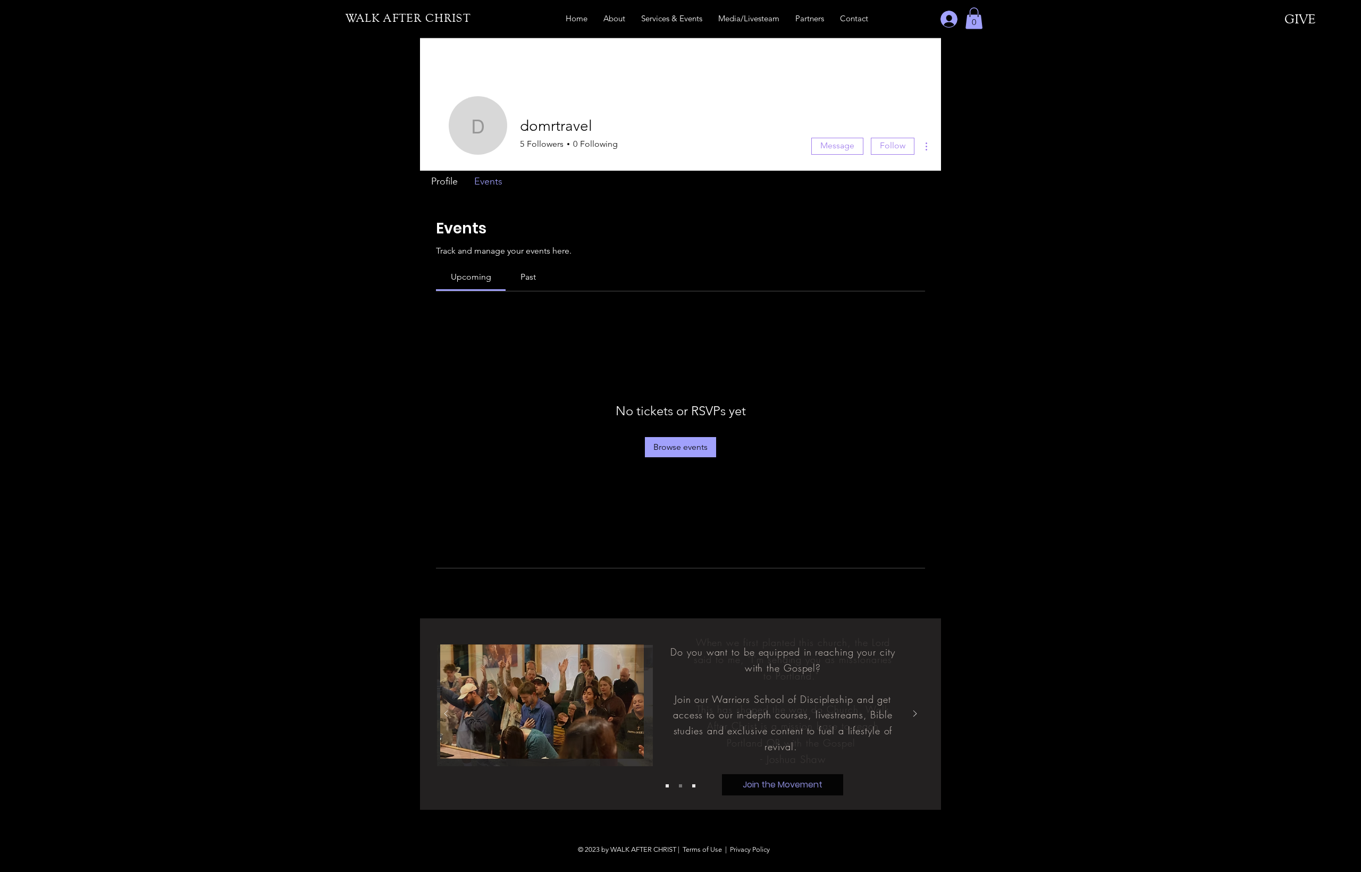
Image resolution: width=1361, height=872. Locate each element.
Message (837, 145)
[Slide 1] (667, 785)
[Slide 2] (680, 785)
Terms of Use (702, 849)
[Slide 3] (693, 785)
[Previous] (446, 714)
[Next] (915, 714)
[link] (471, 277)
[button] (974, 18)
